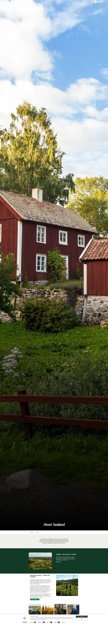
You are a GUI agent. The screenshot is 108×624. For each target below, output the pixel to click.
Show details (63, 622)
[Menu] (101, 2)
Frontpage (31, 532)
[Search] (99, 2)
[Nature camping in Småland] (60, 609)
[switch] (43, 622)
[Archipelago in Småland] (35, 609)
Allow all (81, 616)
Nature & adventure (34, 599)
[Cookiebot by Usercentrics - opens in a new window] (24, 622)
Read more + (58, 561)
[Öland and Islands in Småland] (73, 609)
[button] (94, 2)
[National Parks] (48, 609)
